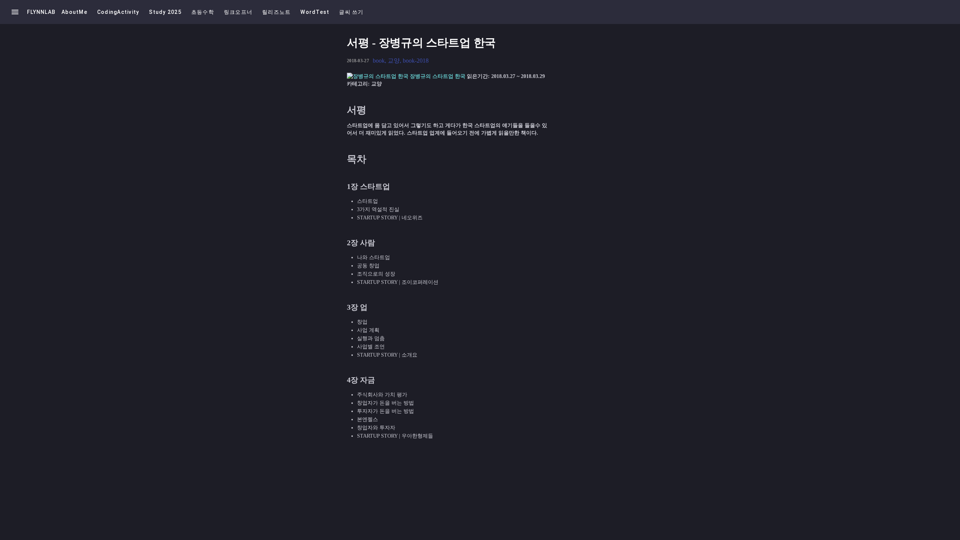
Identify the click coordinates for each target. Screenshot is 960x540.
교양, (395, 60)
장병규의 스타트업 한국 (437, 76)
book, (380, 60)
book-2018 (416, 60)
